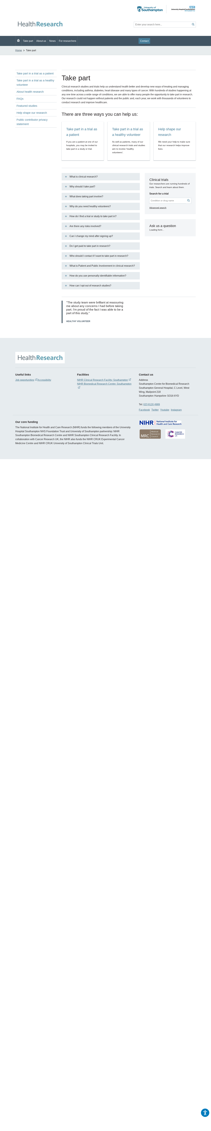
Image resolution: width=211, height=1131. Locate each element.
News (52, 41)
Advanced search (157, 207)
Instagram (176, 410)
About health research (30, 91)
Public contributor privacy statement (32, 122)
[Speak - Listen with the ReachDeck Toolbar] (205, 1113)
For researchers (67, 41)
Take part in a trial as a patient (35, 73)
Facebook (144, 410)
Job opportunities (24, 380)
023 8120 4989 (151, 404)
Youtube (164, 410)
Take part (28, 41)
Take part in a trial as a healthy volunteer (35, 82)
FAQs (20, 98)
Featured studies (27, 105)
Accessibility (44, 380)
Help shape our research (32, 112)
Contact (144, 41)
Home (18, 50)
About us (41, 41)
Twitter (155, 410)
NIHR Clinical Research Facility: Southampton (102, 380)
